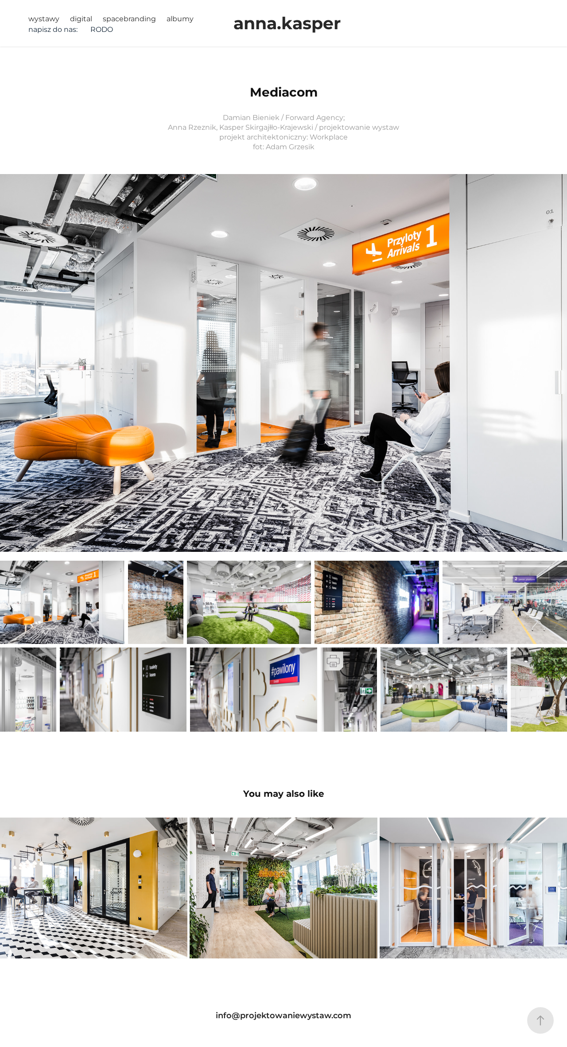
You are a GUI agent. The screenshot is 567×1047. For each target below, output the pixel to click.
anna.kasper (287, 24)
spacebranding (129, 19)
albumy (180, 19)
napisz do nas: (53, 29)
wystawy (43, 19)
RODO (101, 29)
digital (81, 19)
